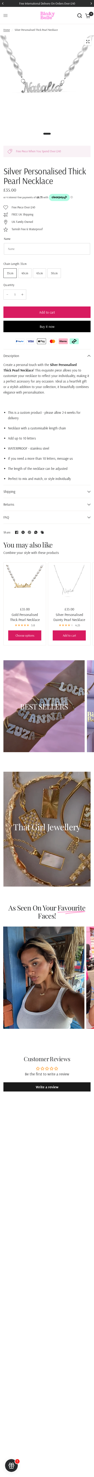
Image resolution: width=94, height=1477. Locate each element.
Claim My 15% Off (69, 753)
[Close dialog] (87, 711)
